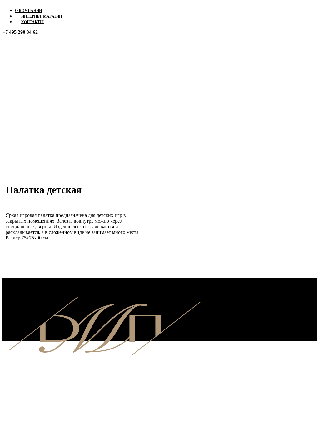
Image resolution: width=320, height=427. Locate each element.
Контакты (32, 22)
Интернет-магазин (41, 16)
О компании (28, 10)
